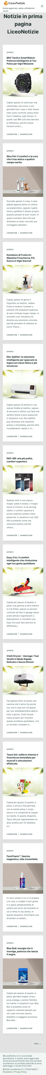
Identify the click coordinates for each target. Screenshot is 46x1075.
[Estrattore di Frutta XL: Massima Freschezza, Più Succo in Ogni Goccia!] (23, 280)
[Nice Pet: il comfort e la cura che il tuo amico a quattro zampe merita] (23, 181)
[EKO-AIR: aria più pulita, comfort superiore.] (23, 481)
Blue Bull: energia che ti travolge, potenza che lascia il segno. (22, 951)
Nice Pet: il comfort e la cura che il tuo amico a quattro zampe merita (22, 159)
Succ (36, 1044)
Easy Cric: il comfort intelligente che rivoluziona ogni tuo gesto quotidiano (22, 560)
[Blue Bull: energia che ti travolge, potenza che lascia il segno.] (23, 973)
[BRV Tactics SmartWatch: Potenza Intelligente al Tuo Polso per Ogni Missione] (23, 83)
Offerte (10, 52)
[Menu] (42, 6)
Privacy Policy (20, 1072)
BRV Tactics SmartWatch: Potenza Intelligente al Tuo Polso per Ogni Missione (21, 60)
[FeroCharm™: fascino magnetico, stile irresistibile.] (23, 878)
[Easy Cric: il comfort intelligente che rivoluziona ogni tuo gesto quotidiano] (23, 583)
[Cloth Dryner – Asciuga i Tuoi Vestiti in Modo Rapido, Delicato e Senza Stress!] (23, 681)
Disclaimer (7, 1072)
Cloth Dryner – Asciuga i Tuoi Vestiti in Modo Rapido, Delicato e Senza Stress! (23, 659)
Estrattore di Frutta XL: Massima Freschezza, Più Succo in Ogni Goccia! (21, 258)
